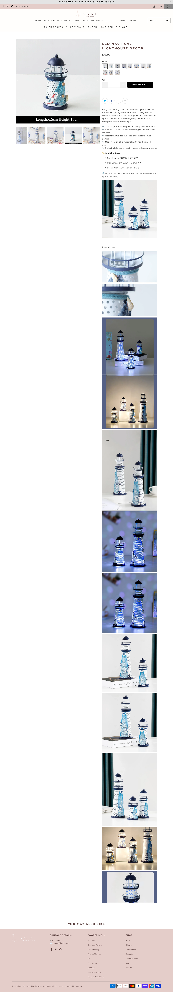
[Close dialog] (132, 462)
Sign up (62, 526)
